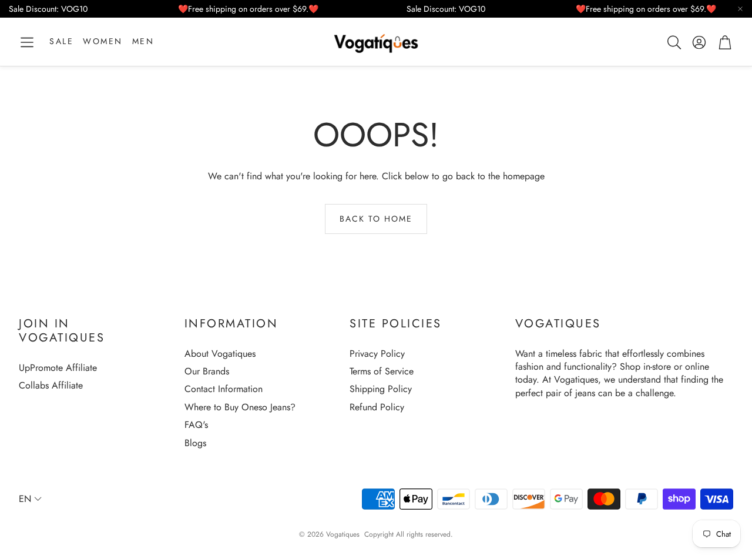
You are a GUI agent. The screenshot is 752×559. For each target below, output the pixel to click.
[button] (27, 42)
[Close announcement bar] (740, 9)
